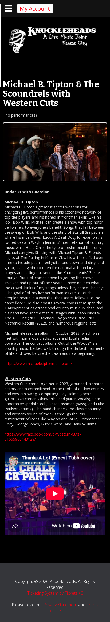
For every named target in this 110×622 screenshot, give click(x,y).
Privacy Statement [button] (60, 605)
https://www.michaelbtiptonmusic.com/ (38, 363)
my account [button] (35, 8)
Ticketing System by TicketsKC (55, 593)
